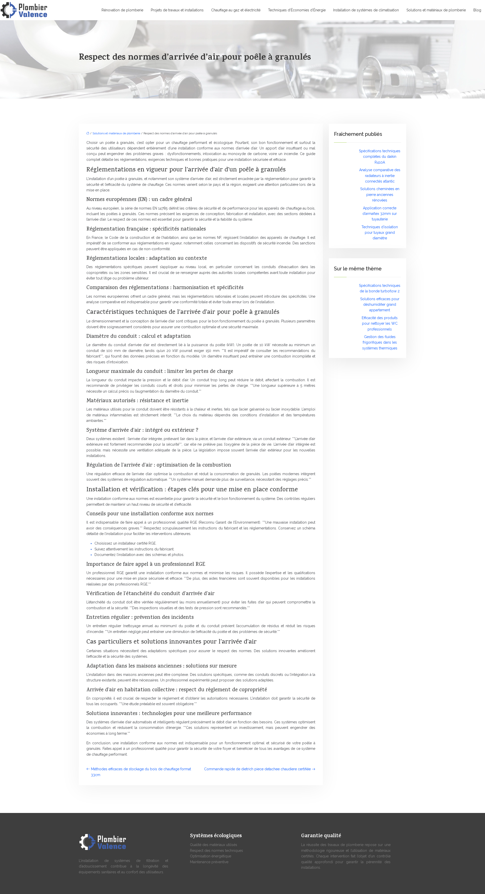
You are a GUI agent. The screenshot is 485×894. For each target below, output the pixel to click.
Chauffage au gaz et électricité (235, 10)
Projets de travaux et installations (177, 10)
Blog (477, 10)
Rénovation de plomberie (122, 10)
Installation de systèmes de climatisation (366, 10)
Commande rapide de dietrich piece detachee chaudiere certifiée (257, 769)
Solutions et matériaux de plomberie (436, 10)
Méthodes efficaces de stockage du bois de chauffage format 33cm (141, 772)
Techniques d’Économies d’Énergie (297, 10)
